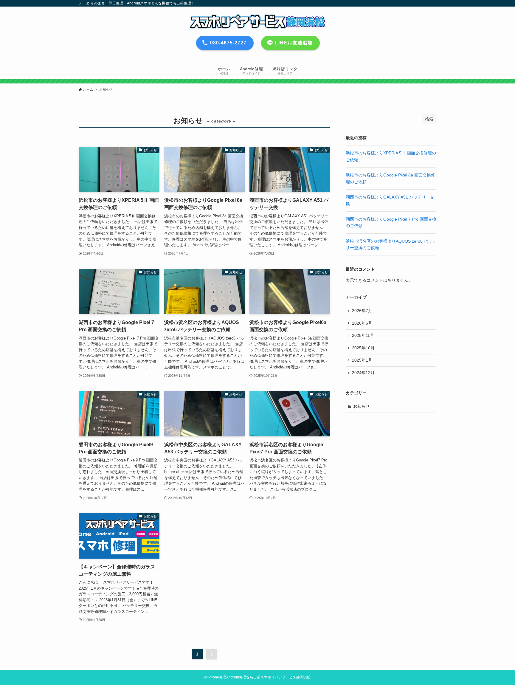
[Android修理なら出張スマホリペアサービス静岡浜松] (257, 21)
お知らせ (361, 406)
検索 (429, 119)
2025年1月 (362, 360)
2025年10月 (363, 347)
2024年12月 (363, 372)
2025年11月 (363, 335)
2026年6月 (362, 323)
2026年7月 (362, 310)
